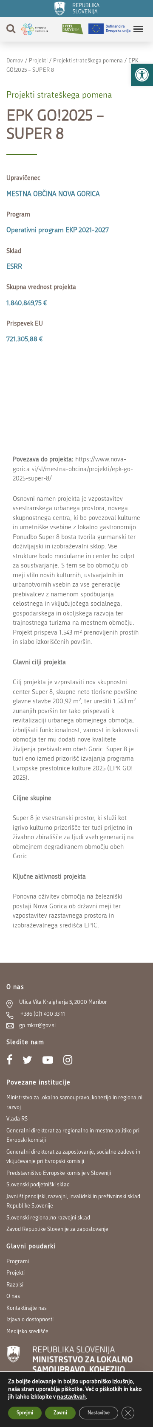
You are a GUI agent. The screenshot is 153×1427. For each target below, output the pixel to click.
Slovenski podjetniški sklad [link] (38, 1185)
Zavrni (60, 1413)
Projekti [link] (38, 61)
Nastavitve (99, 1413)
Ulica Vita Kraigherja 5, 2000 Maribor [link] (63, 1002)
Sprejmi (25, 1413)
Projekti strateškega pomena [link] (88, 61)
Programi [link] (17, 1261)
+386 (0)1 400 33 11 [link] (42, 1014)
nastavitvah (71, 1397)
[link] (142, 75)
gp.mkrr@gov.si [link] (37, 1025)
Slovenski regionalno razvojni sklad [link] (48, 1218)
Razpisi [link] (14, 1285)
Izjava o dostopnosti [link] (30, 1320)
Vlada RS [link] (17, 1119)
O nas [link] (13, 1296)
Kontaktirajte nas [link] (26, 1308)
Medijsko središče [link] (27, 1331)
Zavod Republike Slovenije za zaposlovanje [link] (57, 1229)
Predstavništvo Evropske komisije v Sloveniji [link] (58, 1173)
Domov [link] (14, 61)
